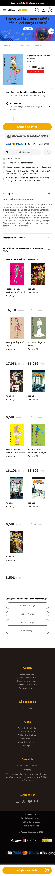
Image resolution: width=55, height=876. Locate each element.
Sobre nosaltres (27, 674)
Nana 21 (31, 503)
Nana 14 (10, 396)
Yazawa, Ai (31, 61)
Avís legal (27, 745)
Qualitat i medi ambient (27, 677)
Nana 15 (10, 556)
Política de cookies (27, 738)
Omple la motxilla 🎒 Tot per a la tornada (27, 3)
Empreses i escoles (27, 688)
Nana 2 (9, 503)
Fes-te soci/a (26, 708)
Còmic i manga (24, 45)
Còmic (13, 45)
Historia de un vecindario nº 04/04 (37, 451)
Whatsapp (26, 769)
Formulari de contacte (27, 765)
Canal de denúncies (26, 742)
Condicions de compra (27, 731)
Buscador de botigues (26, 681)
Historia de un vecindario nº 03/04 (15, 451)
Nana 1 (31, 396)
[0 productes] (50, 11)
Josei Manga (37, 45)
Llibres (5, 45)
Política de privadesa (27, 735)
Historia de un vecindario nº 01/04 (15, 290)
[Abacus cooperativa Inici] (18, 11)
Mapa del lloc (31, 814)
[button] (44, 10)
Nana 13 (31, 288)
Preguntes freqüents (27, 728)
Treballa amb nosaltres (27, 684)
